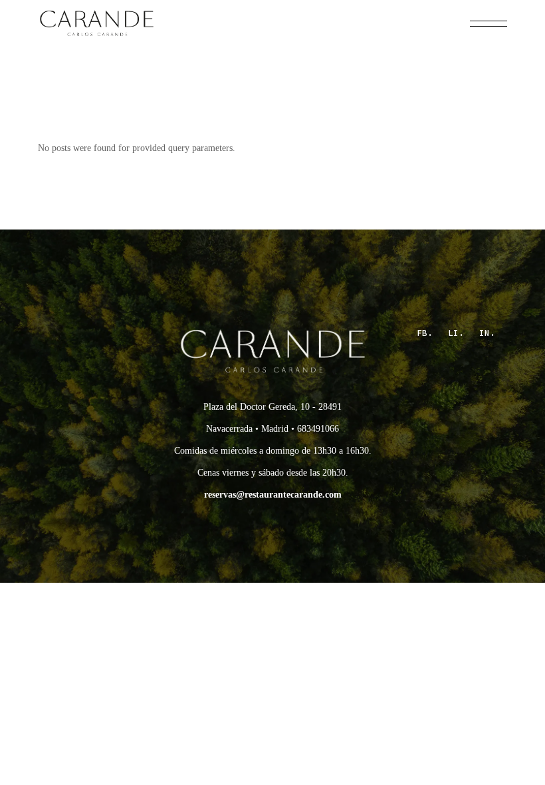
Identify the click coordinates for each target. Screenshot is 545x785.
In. (487, 333)
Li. (456, 333)
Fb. (425, 333)
